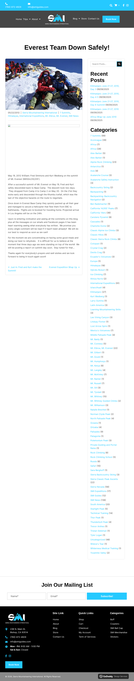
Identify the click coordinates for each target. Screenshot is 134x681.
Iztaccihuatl (96, 287)
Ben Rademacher (98, 204)
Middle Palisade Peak (100, 335)
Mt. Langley (96, 370)
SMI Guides (96, 495)
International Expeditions (31, 116)
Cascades (95, 221)
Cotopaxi (95, 243)
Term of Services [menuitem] (87, 636)
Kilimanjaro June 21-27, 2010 (104, 109)
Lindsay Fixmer (97, 321)
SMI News (74, 116)
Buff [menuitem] (112, 619)
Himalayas (13, 116)
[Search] (119, 64)
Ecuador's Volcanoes (100, 256)
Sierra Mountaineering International (39, 112)
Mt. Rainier (95, 379)
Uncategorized (97, 539)
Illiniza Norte (96, 278)
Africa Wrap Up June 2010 (103, 117)
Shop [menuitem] (81, 619)
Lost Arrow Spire (98, 326)
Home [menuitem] (56, 619)
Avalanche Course (99, 175)
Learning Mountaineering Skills (105, 309)
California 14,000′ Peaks (102, 208)
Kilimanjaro (95, 292)
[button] (111, 5)
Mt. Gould (95, 357)
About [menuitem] (56, 623)
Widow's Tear (97, 544)
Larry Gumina (97, 300)
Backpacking (96, 191)
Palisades (95, 431)
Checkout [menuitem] (83, 628)
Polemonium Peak (99, 440)
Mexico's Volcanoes (100, 330)
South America (97, 504)
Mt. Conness (96, 343)
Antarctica (95, 166)
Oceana (94, 423)
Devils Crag (96, 252)
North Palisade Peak (100, 418)
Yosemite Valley (98, 552)
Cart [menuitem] (81, 623)
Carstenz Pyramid (99, 217)
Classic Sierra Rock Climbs (103, 239)
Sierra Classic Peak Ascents (104, 479)
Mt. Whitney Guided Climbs (103, 401)
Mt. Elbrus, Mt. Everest (56, 116)
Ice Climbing (96, 274)
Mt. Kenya (95, 365)
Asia (92, 170)
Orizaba (94, 427)
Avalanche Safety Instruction (104, 179)
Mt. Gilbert (95, 352)
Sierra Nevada (97, 486)
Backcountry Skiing (100, 187)
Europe (93, 261)
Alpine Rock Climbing (101, 162)
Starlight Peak (97, 508)
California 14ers (98, 212)
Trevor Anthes (97, 526)
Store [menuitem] (55, 632)
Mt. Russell (95, 383)
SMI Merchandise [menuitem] (118, 632)
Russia (93, 461)
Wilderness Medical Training (104, 548)
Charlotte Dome (98, 226)
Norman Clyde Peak (100, 414)
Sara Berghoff (97, 470)
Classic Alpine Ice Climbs (102, 230)
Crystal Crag (96, 248)
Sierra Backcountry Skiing (103, 474)
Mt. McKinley (96, 374)
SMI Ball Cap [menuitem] (116, 628)
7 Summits (65, 112)
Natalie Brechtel (98, 409)
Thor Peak (95, 517)
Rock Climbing (97, 452)
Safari (93, 466)
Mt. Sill (93, 387)
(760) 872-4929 (13, 7)
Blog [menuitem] (55, 628)
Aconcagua (96, 140)
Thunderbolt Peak (99, 522)
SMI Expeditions (98, 491)
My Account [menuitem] (85, 632)
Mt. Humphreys (97, 361)
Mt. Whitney (96, 396)
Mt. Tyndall (95, 392)
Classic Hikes (97, 234)
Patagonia (95, 436)
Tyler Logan (96, 535)
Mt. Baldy (95, 339)
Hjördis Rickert (97, 270)
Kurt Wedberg (97, 296)
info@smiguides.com (38, 7)
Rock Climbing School (101, 457)
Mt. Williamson (97, 405)
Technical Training (99, 513)
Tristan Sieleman (98, 530)
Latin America (97, 305)
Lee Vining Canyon (99, 317)
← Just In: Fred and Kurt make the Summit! (25, 269)
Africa (93, 144)
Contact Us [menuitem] (58, 636)
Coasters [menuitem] (114, 623)
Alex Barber (96, 153)
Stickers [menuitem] (114, 636)
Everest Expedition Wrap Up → (64, 267)
